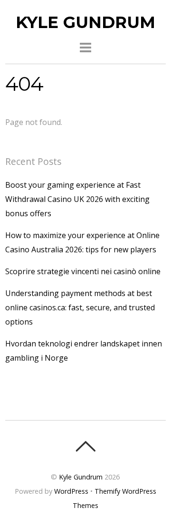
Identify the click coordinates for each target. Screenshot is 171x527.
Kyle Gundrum (81, 476)
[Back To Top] (85, 446)
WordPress (71, 491)
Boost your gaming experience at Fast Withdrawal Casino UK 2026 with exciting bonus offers (77, 199)
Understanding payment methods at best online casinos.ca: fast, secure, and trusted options (80, 307)
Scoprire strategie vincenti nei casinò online (83, 271)
